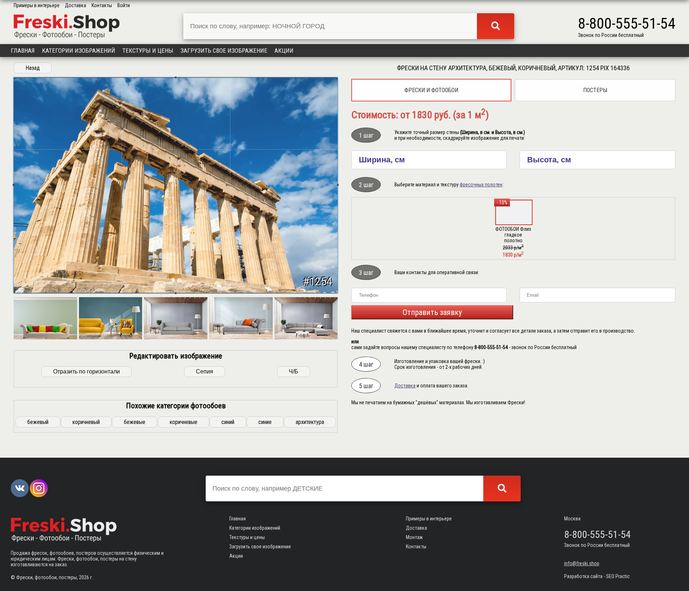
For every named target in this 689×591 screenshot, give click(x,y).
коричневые (183, 422)
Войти (123, 5)
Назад (32, 68)
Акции (284, 50)
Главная (23, 50)
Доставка (75, 5)
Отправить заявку (432, 312)
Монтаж (414, 537)
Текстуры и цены (147, 50)
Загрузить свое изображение (224, 50)
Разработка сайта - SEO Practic (597, 576)
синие (265, 422)
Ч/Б (293, 371)
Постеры (595, 90)
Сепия (204, 371)
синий (227, 422)
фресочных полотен (481, 184)
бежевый (37, 422)
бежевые (134, 422)
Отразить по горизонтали (86, 371)
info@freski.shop (581, 563)
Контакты (102, 5)
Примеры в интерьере (37, 5)
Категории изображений (78, 50)
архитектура (310, 422)
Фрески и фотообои (431, 90)
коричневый (86, 422)
